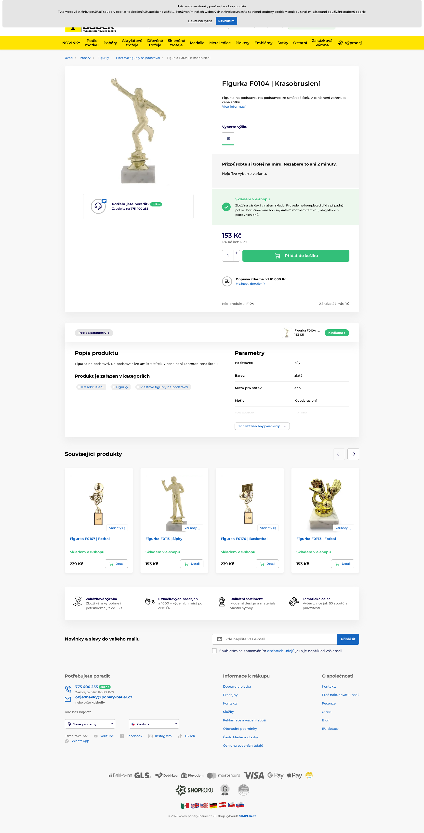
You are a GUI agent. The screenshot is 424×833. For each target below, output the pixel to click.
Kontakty (230, 703)
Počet (228, 256)
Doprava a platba (237, 686)
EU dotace (330, 728)
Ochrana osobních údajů (243, 745)
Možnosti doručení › (250, 283)
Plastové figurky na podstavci (138, 58)
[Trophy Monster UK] (195, 805)
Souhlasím (226, 21)
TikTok (190, 736)
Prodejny (230, 695)
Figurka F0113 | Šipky (164, 539)
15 (228, 138)
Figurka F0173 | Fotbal (316, 539)
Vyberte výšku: (235, 127)
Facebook (134, 736)
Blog (326, 720)
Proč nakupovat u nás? (340, 695)
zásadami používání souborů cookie (339, 11)
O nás (326, 712)
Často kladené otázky (240, 737)
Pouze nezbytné (200, 21)
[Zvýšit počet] (237, 253)
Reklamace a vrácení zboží (245, 720)
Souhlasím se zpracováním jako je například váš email (280, 651)
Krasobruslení (92, 387)
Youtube (107, 736)
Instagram (163, 736)
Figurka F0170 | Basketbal (244, 539)
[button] (262, 426)
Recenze (329, 703)
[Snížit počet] (237, 259)
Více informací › (235, 106)
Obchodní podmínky (240, 728)
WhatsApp (80, 741)
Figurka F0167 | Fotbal (90, 539)
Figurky (103, 58)
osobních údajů (280, 651)
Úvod (69, 58)
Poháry (85, 58)
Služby (228, 712)
